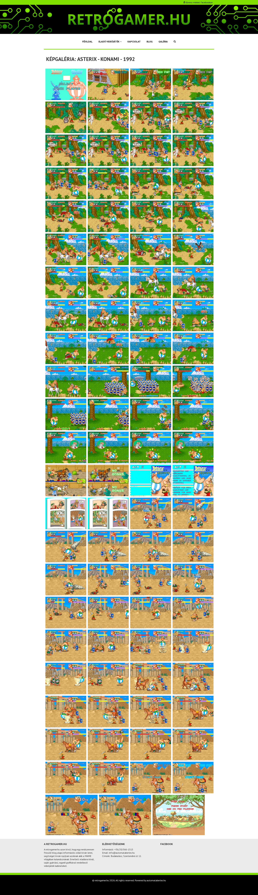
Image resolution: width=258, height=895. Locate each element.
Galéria (163, 41)
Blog (150, 41)
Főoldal (87, 41)
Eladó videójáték (109, 41)
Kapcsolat (134, 41)
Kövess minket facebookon (199, 2)
